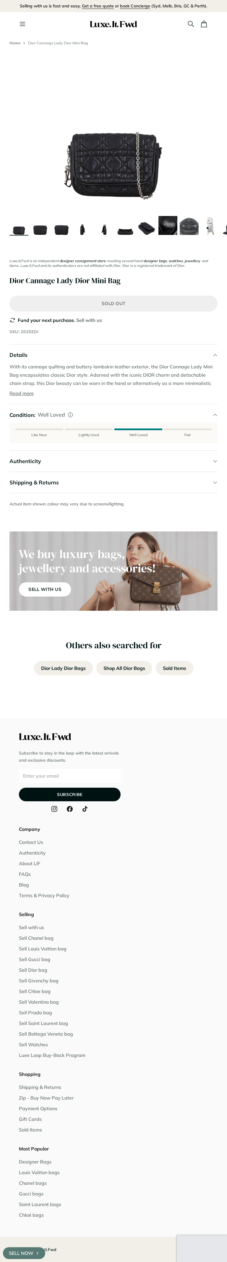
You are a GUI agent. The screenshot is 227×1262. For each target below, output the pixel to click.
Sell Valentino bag (39, 1002)
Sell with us (89, 320)
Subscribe (69, 794)
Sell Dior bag (33, 970)
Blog (24, 885)
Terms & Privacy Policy (44, 895)
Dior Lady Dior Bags (63, 668)
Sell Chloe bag (35, 991)
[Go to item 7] (146, 225)
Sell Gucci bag (34, 959)
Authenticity (32, 853)
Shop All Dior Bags (124, 668)
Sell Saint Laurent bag (43, 1023)
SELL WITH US (44, 589)
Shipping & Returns (40, 1087)
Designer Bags (35, 1162)
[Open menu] (22, 24)
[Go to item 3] (61, 225)
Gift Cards (30, 1119)
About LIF (29, 863)
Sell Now (21, 1253)
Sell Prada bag (35, 1013)
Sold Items (174, 668)
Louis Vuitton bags (39, 1172)
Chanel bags (33, 1183)
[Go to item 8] (167, 225)
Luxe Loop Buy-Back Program (52, 1055)
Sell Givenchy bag (39, 981)
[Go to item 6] (125, 225)
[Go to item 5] (104, 225)
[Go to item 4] (82, 225)
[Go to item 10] (210, 225)
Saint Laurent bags (40, 1204)
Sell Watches (33, 1044)
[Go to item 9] (189, 225)
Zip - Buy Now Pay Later (46, 1098)
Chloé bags (31, 1215)
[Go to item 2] (40, 225)
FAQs (25, 874)
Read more (21, 393)
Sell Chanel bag (36, 938)
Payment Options (38, 1108)
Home (14, 43)
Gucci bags (31, 1194)
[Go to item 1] (18, 225)
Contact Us (31, 842)
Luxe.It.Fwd (45, 1249)
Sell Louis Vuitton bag (43, 949)
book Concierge (135, 6)
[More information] (70, 415)
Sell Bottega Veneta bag (46, 1034)
